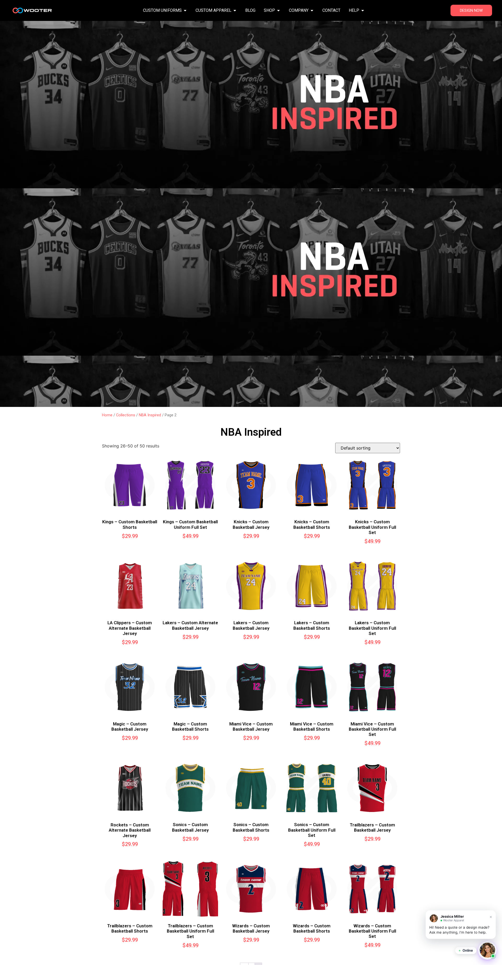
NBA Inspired (150, 415)
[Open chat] (487, 950)
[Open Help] (363, 10)
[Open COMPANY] (312, 10)
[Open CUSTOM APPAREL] (235, 10)
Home (107, 415)
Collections (125, 415)
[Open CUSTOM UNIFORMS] (185, 10)
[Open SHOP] (278, 10)
